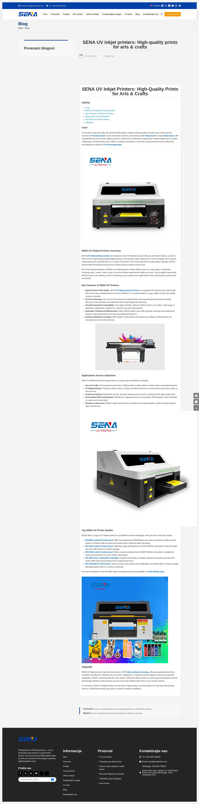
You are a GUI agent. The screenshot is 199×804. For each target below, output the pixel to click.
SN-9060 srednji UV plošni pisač (99, 540)
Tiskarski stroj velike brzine (111, 762)
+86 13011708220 (59, 6)
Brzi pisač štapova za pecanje (112, 774)
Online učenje (92, 14)
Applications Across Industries (97, 116)
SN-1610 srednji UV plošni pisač (99, 546)
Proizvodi (55, 14)
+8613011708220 (159, 766)
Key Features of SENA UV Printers (99, 114)
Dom (45, 14)
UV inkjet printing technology (136, 672)
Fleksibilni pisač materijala (110, 779)
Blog (137, 14)
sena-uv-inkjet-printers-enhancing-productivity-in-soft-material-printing (117, 709)
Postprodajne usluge (111, 14)
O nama (128, 14)
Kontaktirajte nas (150, 14)
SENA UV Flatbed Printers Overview (100, 111)
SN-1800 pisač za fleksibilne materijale (102, 558)
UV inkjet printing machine (98, 256)
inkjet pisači (169, 136)
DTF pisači (78, 14)
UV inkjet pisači (148, 136)
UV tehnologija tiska (113, 145)
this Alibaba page (156, 572)
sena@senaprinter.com (35, 6)
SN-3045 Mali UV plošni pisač (98, 564)
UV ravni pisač (106, 757)
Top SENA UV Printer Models (97, 119)
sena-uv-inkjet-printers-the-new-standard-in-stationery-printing (112, 713)
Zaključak (89, 122)
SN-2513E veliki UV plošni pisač (99, 552)
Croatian (156, 6)
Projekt (66, 14)
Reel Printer (104, 783)
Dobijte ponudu (172, 14)
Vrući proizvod (69, 771)
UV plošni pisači (98, 136)
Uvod (87, 108)
